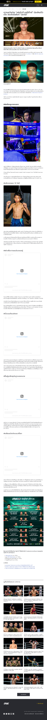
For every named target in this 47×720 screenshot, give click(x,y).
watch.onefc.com (8, 555)
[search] (38, 5)
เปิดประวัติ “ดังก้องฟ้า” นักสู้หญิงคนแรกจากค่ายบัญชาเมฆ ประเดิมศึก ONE (20, 568)
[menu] (41, 5)
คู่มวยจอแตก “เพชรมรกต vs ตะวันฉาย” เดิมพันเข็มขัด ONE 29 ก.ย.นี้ (18, 565)
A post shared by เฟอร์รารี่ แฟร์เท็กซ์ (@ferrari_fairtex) (22, 290)
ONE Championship (11, 557)
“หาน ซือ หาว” (29, 53)
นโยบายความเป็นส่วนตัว (29, 714)
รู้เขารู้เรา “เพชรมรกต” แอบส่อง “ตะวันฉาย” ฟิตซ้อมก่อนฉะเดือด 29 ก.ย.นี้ (19, 566)
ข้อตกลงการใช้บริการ (39, 714)
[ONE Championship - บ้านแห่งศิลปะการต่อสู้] (6, 5)
